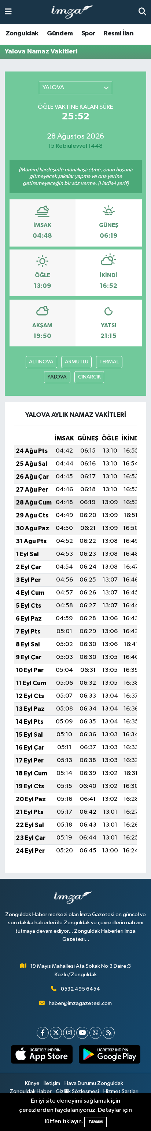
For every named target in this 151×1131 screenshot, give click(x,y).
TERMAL (109, 361)
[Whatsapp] (95, 1033)
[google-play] (109, 1056)
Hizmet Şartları (121, 1091)
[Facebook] (43, 1033)
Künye (32, 1083)
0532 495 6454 (80, 989)
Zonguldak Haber (31, 1091)
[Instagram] (69, 1033)
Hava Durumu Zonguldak (94, 1083)
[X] (56, 1033)
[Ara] (142, 12)
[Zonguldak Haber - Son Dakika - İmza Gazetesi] (75, 12)
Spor (88, 33)
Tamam (95, 1122)
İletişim (52, 1083)
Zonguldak (21, 33)
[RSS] (109, 1033)
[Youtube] (82, 1033)
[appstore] (41, 1056)
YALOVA (57, 377)
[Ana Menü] (8, 12)
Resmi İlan (118, 33)
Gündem (60, 33)
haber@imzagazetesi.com (80, 1003)
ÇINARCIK (89, 377)
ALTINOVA (41, 361)
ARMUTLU (76, 361)
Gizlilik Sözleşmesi (77, 1091)
